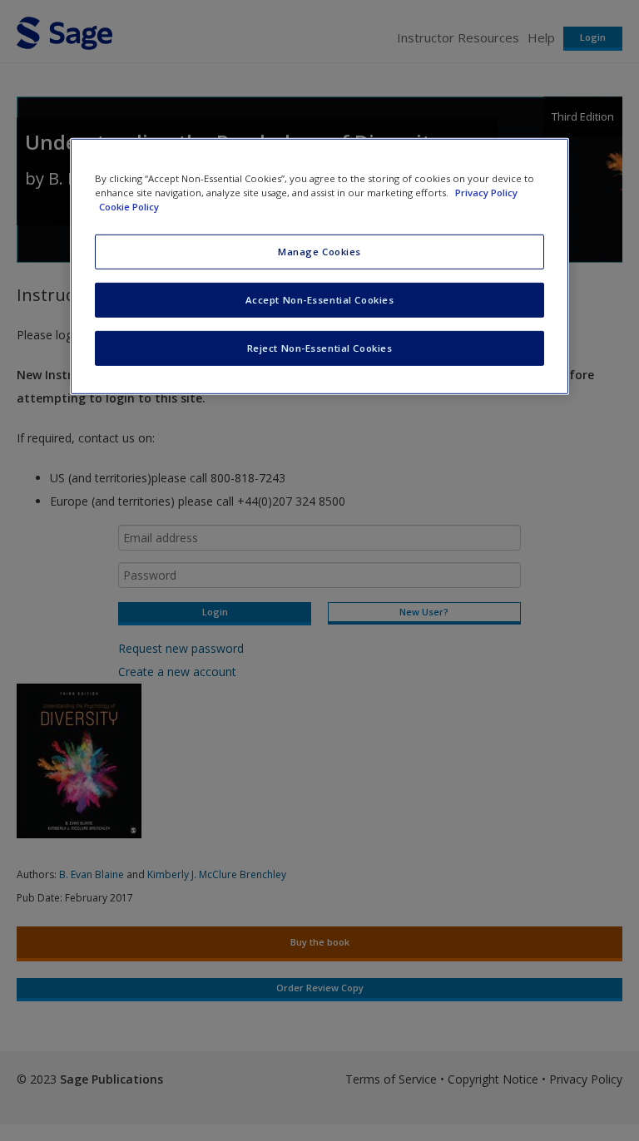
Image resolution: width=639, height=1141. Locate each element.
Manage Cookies (319, 251)
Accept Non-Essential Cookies (319, 300)
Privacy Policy (486, 192)
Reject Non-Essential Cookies (320, 348)
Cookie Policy (129, 206)
